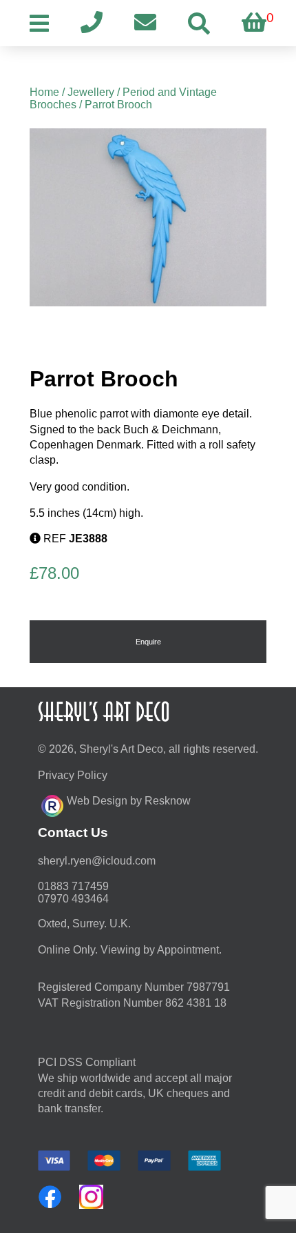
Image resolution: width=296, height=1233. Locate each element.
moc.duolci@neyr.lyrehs (97, 861)
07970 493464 (73, 899)
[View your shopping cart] (254, 23)
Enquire (148, 642)
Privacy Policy (72, 775)
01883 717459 (73, 886)
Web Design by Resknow (129, 801)
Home (44, 92)
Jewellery (90, 92)
